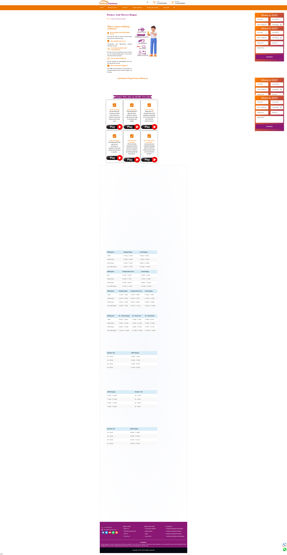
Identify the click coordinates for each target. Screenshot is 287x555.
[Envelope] (116, 532)
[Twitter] (106, 532)
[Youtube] (109, 532)
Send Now (269, 57)
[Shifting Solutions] (108, 2)
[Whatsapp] (113, 532)
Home (108, 19)
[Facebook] (103, 532)
